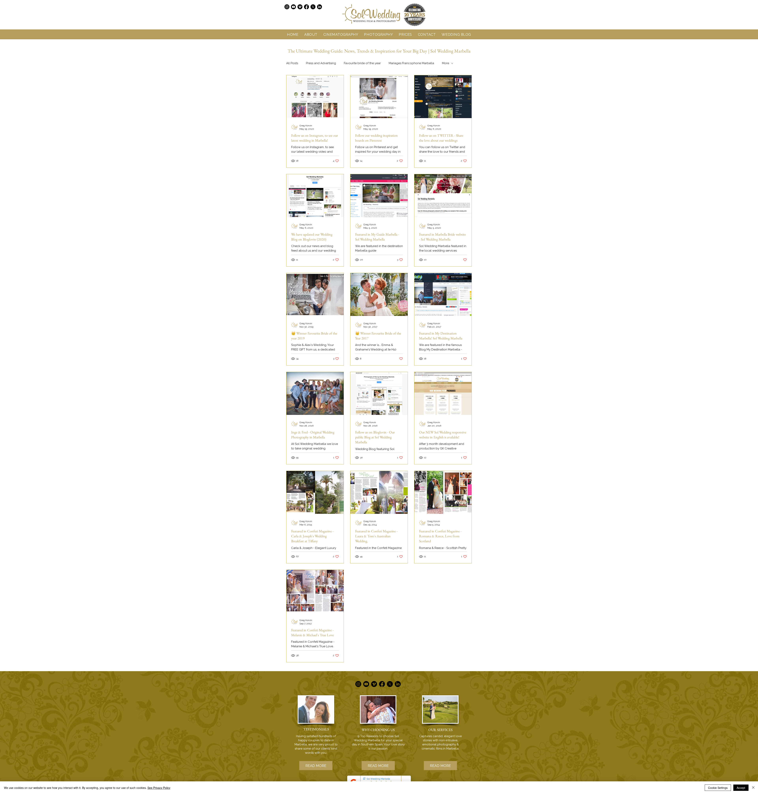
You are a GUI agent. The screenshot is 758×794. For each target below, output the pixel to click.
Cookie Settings (718, 788)
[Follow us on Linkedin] (319, 6)
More (445, 63)
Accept (741, 788)
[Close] (753, 788)
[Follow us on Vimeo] (299, 6)
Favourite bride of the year (362, 63)
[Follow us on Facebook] (306, 6)
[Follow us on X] (313, 6)
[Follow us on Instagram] (286, 6)
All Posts (292, 63)
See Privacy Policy (158, 788)
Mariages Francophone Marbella (411, 63)
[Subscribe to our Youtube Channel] (293, 6)
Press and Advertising (321, 63)
